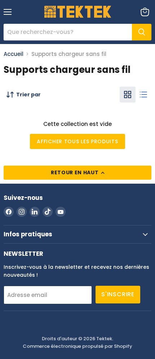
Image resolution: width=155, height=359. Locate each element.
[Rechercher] (141, 32)
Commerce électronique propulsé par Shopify (77, 346)
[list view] (143, 94)
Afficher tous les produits (77, 141)
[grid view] (128, 94)
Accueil (13, 54)
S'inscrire (117, 294)
